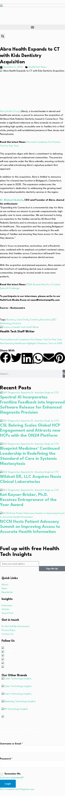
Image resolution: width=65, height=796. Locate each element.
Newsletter (11, 662)
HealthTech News (38, 67)
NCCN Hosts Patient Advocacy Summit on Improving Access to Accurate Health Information (30, 527)
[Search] (64, 374)
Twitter (9, 651)
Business (10, 320)
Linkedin (10, 655)
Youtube (10, 659)
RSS (7, 666)
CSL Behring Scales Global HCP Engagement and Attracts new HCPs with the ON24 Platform (30, 430)
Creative (34, 320)
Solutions (16, 323)
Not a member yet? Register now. (17, 789)
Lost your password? (12, 778)
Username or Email (11, 744)
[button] (32, 27)
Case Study (23, 320)
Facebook (11, 647)
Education (45, 320)
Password (6, 759)
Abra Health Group (10, 111)
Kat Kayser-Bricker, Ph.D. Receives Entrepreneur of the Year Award (28, 500)
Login (8, 783)
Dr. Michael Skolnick (11, 200)
